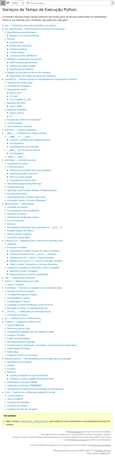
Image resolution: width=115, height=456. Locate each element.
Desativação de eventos (21, 69)
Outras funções (14, 123)
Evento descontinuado (20, 45)
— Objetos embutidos (21, 129)
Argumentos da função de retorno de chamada (33, 76)
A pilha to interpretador (18, 338)
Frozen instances (15, 220)
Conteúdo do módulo (17, 207)
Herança (11, 224)
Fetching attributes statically (21, 342)
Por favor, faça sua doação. (99, 445)
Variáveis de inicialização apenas (23, 217)
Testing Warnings (15, 187)
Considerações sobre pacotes (24, 146)
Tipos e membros (15, 325)
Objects (22, 294)
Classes (11, 365)
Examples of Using (27, 308)
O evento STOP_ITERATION (23, 55)
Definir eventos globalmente (23, 62)
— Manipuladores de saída (22, 281)
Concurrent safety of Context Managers (26, 200)
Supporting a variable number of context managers (35, 250)
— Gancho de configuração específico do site (30, 392)
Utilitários (11, 244)
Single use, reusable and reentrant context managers (33, 267)
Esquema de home (16, 103)
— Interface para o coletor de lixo (23, 318)
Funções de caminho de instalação (24, 119)
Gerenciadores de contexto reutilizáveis (29, 274)
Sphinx (103, 453)
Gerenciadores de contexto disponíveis (26, 197)
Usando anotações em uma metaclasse (29, 375)
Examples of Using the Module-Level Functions (30, 304)
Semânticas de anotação (19, 362)
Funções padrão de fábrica (20, 230)
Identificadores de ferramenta (21, 32)
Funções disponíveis (17, 193)
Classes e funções (16, 335)
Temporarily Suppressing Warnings (24, 183)
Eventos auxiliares (18, 49)
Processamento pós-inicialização (23, 210)
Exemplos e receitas (17, 247)
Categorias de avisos (17, 163)
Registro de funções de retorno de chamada (28, 72)
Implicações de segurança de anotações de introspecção (35, 389)
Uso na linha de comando (19, 126)
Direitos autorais (74, 432)
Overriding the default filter (23, 180)
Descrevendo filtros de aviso (23, 173)
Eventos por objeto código (22, 66)
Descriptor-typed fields (18, 237)
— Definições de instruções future (28, 311)
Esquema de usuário (17, 89)
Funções (11, 368)
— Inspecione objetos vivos (23, 321)
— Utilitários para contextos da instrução (34, 240)
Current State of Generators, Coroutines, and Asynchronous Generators (42, 345)
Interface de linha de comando (22, 355)
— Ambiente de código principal (26, 133)
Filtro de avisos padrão (21, 177)
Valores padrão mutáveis (19, 234)
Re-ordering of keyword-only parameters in (34, 227)
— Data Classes (19, 203)
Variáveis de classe (16, 214)
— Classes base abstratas (20, 277)
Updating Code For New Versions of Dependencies (32, 190)
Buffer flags (13, 352)
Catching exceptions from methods (33, 254)
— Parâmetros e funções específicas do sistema (30, 25)
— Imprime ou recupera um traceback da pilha (33, 287)
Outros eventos (17, 52)
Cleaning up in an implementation (32, 257)
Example (15, 284)
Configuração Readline (18, 402)
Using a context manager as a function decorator (34, 264)
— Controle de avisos (20, 160)
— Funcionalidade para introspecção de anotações (38, 358)
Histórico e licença (79, 440)
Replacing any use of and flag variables (36, 261)
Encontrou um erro (102, 450)
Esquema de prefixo (17, 109)
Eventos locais (17, 42)
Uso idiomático (17, 143)
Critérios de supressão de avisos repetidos (30, 170)
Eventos (11, 39)
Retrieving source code (18, 328)
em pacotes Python (23, 150)
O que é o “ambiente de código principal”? (30, 140)
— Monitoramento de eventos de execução (35, 29)
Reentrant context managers (24, 271)
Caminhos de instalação (18, 86)
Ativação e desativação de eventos (24, 59)
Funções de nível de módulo (21, 291)
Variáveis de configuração (19, 82)
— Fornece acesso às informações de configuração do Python (41, 79)
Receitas (11, 372)
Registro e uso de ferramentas (24, 35)
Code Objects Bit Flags (18, 348)
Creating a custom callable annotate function (31, 378)
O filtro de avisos (15, 166)
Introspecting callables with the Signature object (31, 331)
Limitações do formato (22, 382)
